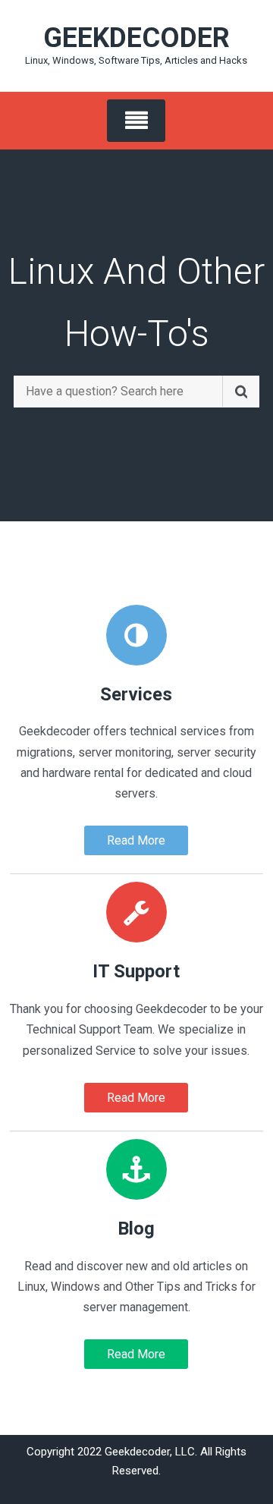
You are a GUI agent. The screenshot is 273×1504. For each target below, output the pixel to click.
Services (136, 694)
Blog (136, 1228)
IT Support (136, 971)
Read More (136, 840)
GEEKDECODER (136, 38)
